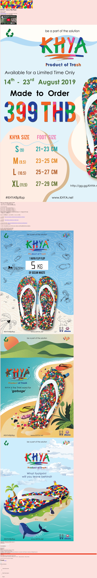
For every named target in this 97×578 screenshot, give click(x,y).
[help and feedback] (0, 562)
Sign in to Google (3, 13)
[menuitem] (49, 567)
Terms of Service (21, 556)
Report (12, 558)
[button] (48, 554)
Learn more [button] (15, 13)
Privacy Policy (27, 556)
